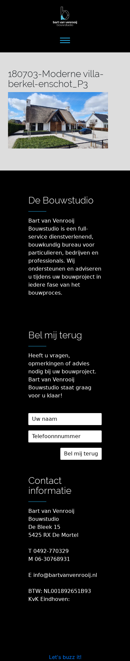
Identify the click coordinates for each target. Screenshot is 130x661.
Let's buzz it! (65, 657)
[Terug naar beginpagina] (65, 16)
